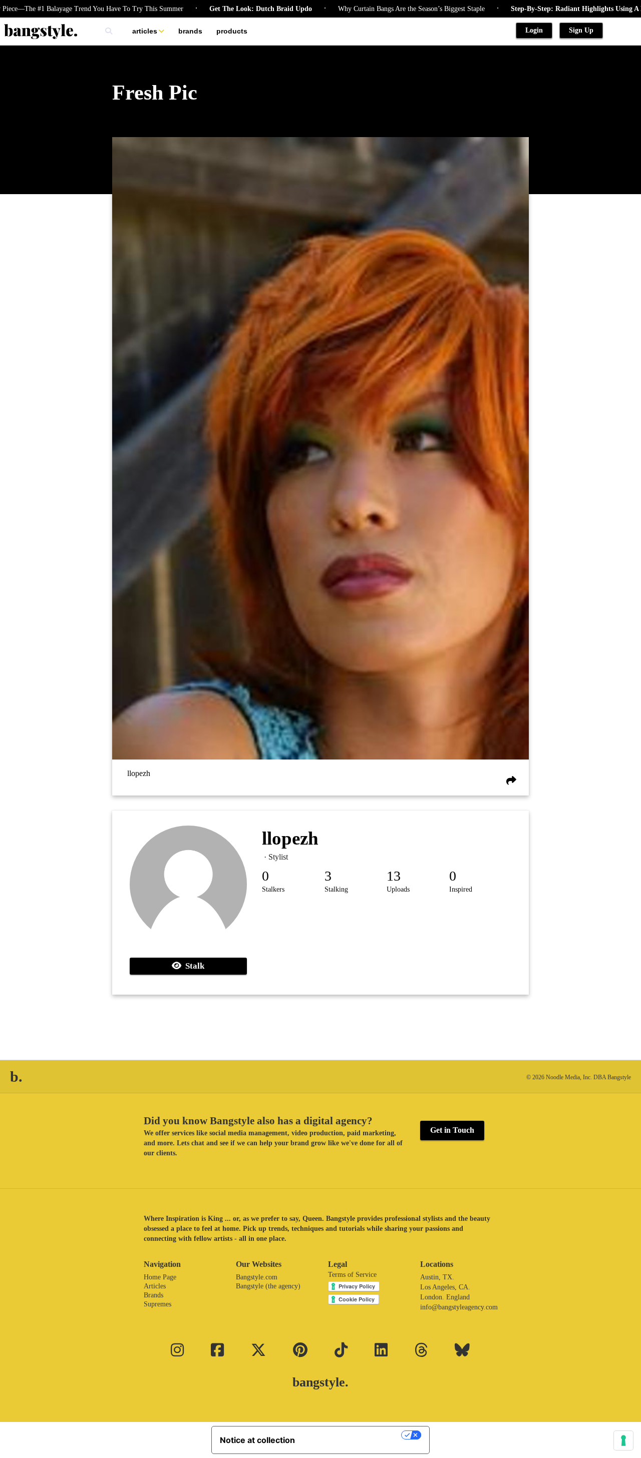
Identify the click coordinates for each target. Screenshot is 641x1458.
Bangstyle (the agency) (268, 1286)
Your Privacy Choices (353, 1435)
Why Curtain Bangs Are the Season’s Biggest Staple (376, 9)
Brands (190, 31)
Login (534, 30)
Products (231, 31)
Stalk (192, 966)
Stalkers (273, 889)
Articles (144, 31)
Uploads (398, 889)
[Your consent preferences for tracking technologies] (623, 1440)
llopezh (138, 773)
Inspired (460, 889)
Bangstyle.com (256, 1277)
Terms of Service (352, 1274)
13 (394, 876)
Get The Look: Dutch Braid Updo (226, 9)
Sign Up (581, 30)
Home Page (160, 1277)
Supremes (157, 1304)
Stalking (336, 889)
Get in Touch (452, 1130)
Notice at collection (257, 1440)
